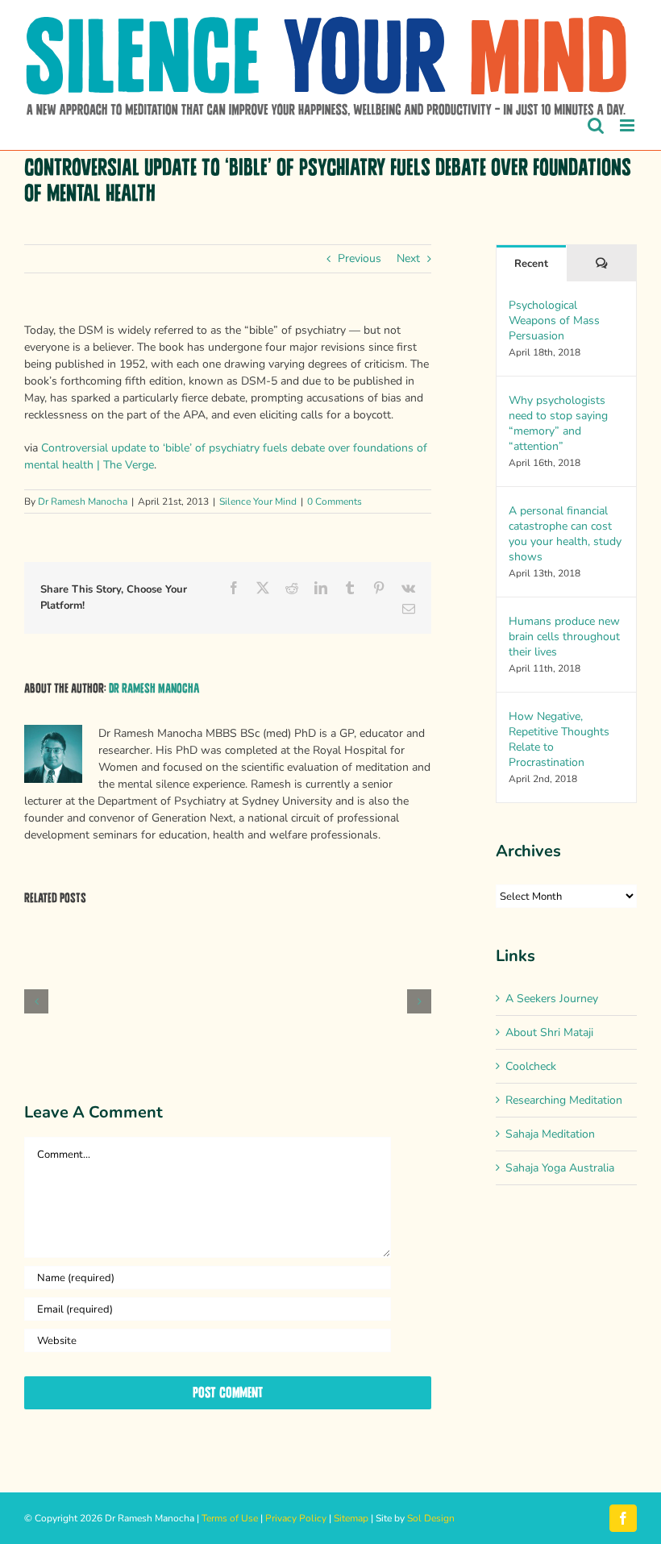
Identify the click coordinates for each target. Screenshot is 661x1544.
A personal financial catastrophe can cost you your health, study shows (565, 533)
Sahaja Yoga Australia (559, 1168)
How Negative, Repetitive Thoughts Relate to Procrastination (559, 739)
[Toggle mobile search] (596, 125)
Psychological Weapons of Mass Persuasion (554, 320)
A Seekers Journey (551, 998)
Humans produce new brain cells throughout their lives (564, 637)
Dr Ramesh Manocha (82, 501)
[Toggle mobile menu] (628, 125)
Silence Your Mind (258, 501)
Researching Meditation (563, 1100)
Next (408, 258)
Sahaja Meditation (550, 1134)
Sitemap (351, 1518)
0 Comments (334, 501)
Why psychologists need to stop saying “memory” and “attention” (558, 423)
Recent (531, 263)
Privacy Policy (295, 1518)
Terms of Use (230, 1518)
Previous (359, 258)
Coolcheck (530, 1066)
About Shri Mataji (549, 1032)
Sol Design (431, 1518)
